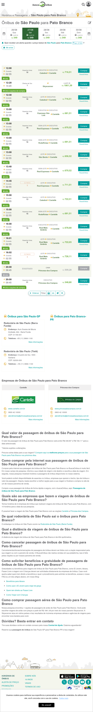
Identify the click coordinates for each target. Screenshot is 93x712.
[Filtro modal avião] (57, 293)
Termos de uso (32, 686)
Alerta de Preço (10, 682)
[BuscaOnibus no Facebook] (88, 682)
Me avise (9, 47)
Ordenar (35, 293)
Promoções (8, 685)
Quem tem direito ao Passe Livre (19, 590)
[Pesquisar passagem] (83, 4)
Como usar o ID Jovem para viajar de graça (23, 585)
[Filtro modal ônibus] (48, 293)
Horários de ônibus (8, 677)
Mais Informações (36, 342)
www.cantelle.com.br (16, 408)
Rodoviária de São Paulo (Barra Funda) (56, 524)
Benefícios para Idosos (15, 581)
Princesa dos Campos (79, 511)
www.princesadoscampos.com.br (68, 408)
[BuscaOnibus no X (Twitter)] (64, 682)
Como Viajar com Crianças (17, 594)
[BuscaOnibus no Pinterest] (70, 682)
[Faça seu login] (88, 4)
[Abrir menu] (3, 4)
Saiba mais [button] (63, 698)
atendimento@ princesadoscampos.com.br (25, 416)
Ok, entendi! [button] (46, 705)
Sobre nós (30, 675)
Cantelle (65, 511)
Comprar (83, 70)
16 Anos (29, 679)
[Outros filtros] (62, 293)
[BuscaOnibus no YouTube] (82, 682)
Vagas (28, 683)
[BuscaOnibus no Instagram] (76, 682)
